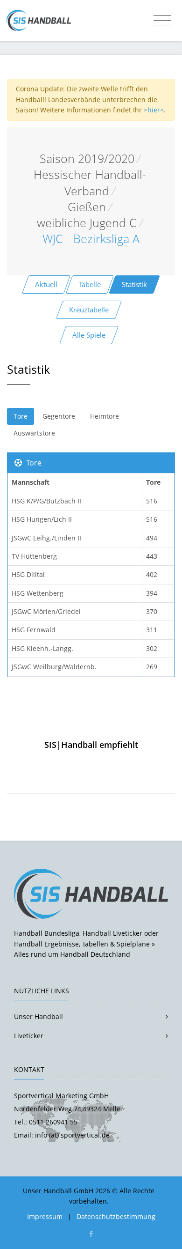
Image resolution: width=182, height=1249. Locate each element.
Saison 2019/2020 (87, 158)
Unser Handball (38, 1016)
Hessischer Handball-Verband (90, 182)
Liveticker (28, 1035)
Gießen (87, 206)
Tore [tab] (21, 416)
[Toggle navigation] (162, 20)
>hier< (154, 109)
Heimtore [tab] (104, 416)
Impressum (45, 1216)
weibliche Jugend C (87, 222)
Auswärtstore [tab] (34, 433)
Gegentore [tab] (58, 416)
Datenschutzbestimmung (116, 1216)
